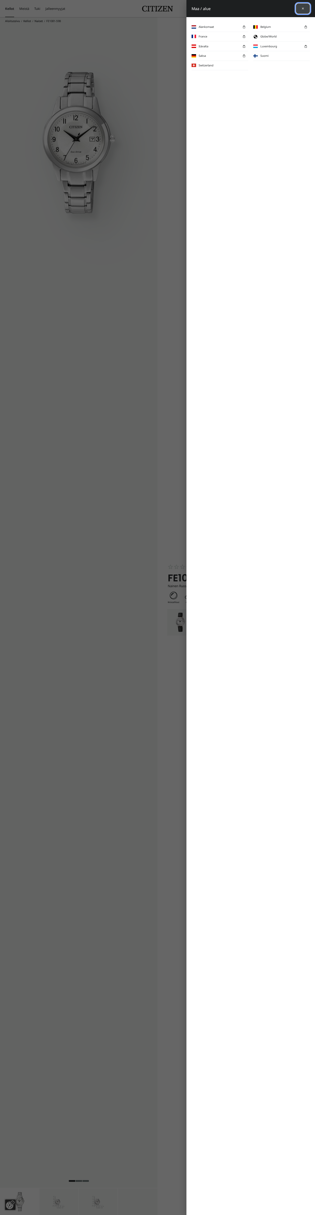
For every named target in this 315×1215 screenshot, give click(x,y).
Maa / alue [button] (201, 8)
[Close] (303, 8)
